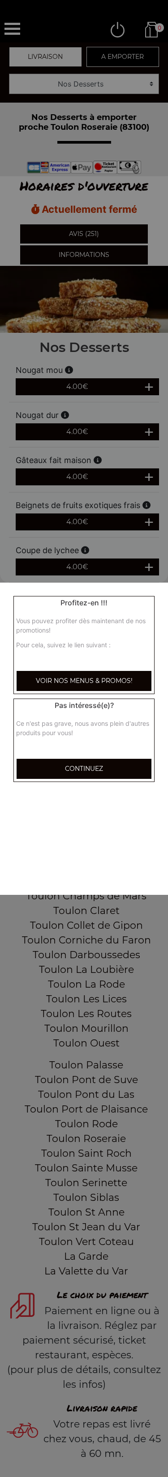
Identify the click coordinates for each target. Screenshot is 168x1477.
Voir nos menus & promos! (84, 681)
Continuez (84, 769)
